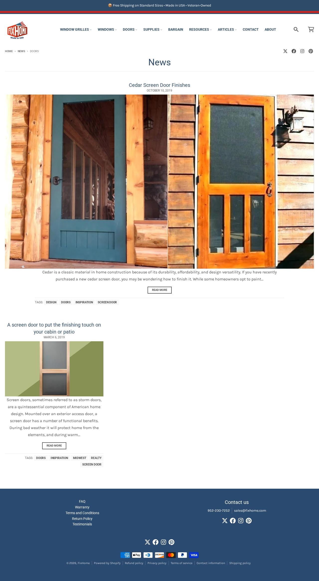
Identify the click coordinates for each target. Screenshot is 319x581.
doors (66, 302)
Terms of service (181, 563)
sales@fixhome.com (250, 510)
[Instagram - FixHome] (302, 51)
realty (96, 458)
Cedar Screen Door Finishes (159, 85)
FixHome (84, 563)
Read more (159, 290)
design (51, 302)
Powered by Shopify (107, 563)
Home (9, 51)
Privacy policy (157, 563)
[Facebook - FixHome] (294, 51)
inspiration (84, 302)
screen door (107, 302)
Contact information (211, 563)
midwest (79, 458)
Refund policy (134, 563)
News (21, 51)
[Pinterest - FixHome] (311, 51)
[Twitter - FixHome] (285, 51)
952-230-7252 (219, 510)
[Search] (296, 29)
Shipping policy (240, 563)
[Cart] (311, 29)
